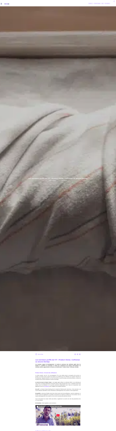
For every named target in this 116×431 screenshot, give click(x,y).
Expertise (90, 3)
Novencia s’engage (97, 3)
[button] (75, 354)
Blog (102, 3)
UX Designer (46, 386)
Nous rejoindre (107, 3)
